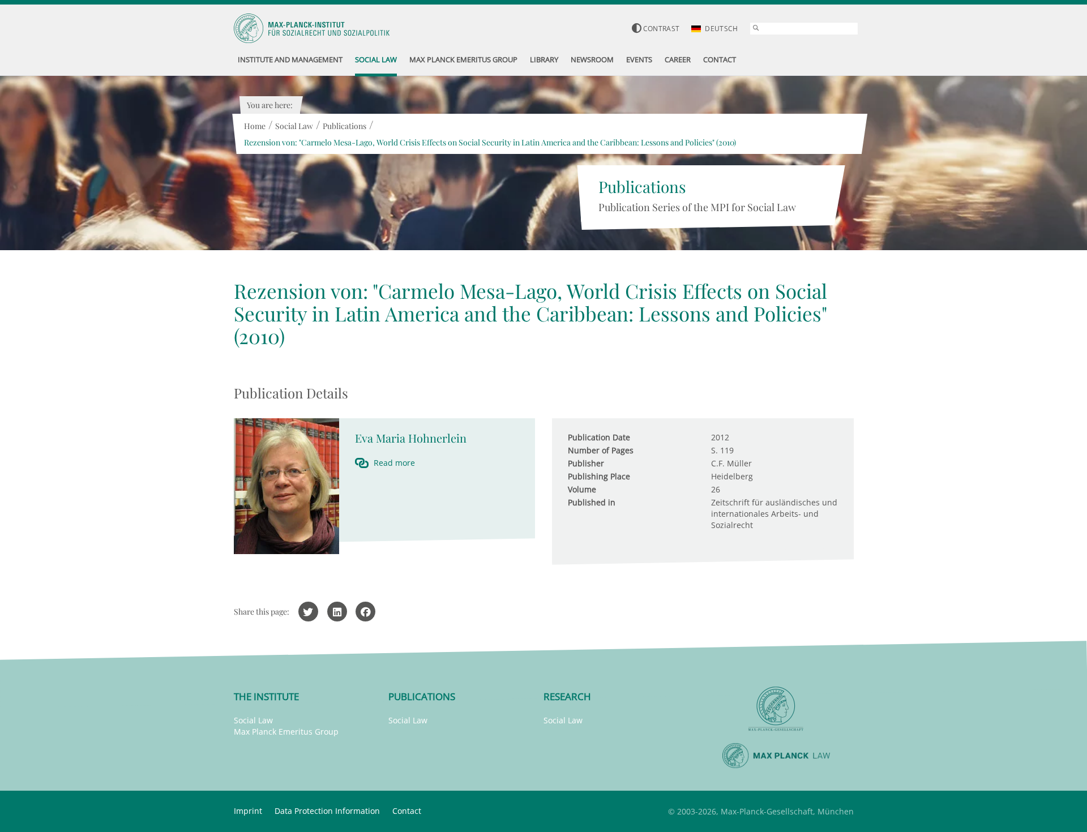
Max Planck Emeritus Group (286, 731)
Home (255, 126)
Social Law (294, 126)
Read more (394, 462)
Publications (344, 126)
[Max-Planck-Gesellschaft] (776, 709)
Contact (406, 810)
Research (567, 696)
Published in (591, 502)
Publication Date (599, 437)
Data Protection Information (327, 810)
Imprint (248, 810)
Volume (582, 489)
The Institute (266, 696)
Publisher (586, 463)
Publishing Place (599, 476)
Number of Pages (601, 450)
